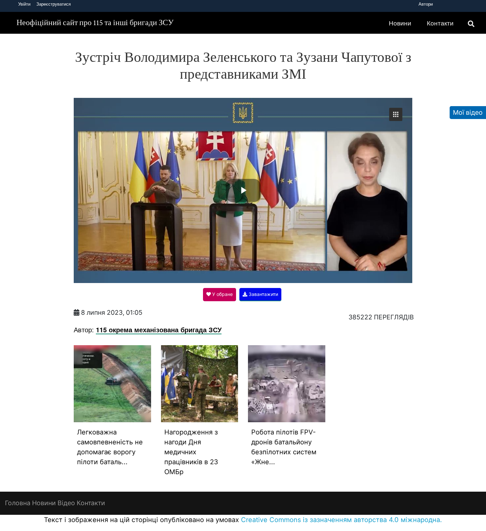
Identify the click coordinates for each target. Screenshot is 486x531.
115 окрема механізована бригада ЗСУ (159, 329)
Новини (400, 23)
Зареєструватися (53, 4)
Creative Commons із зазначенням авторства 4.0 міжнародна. (341, 520)
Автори (426, 4)
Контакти (440, 23)
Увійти (24, 4)
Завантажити (262, 294)
